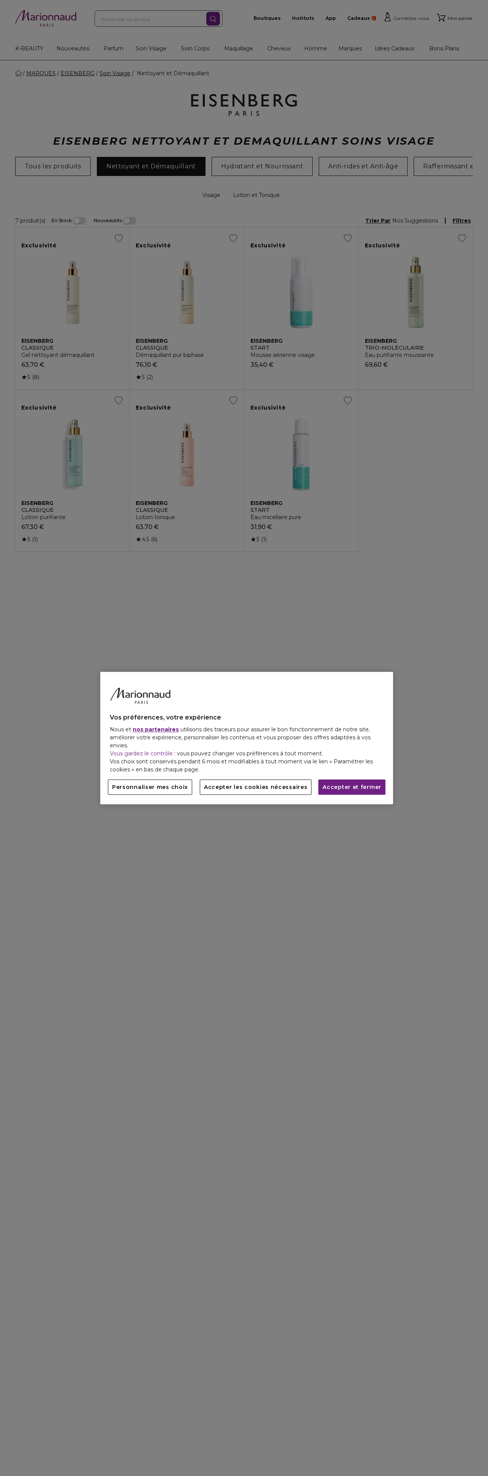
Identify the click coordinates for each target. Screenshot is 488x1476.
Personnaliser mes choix (150, 787)
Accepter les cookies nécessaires (255, 787)
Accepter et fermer (352, 787)
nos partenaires (156, 729)
